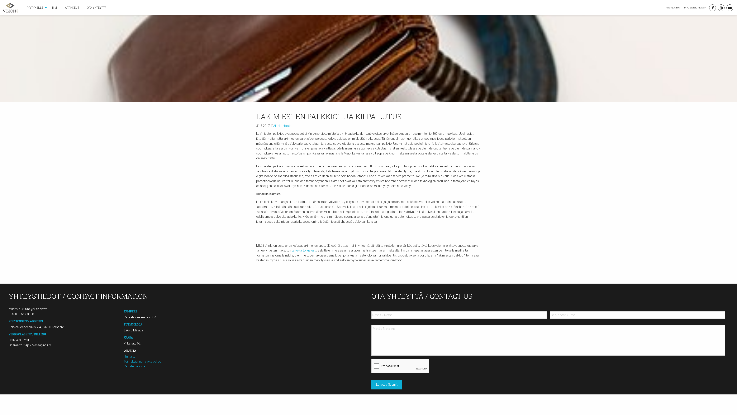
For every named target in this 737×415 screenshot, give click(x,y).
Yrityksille (35, 7)
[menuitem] (35, 7)
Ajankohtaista (282, 126)
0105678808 (673, 7)
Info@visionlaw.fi (695, 7)
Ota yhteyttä (96, 7)
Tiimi (54, 7)
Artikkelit (72, 7)
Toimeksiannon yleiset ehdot (143, 361)
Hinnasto (130, 356)
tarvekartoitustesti (304, 250)
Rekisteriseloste (134, 366)
